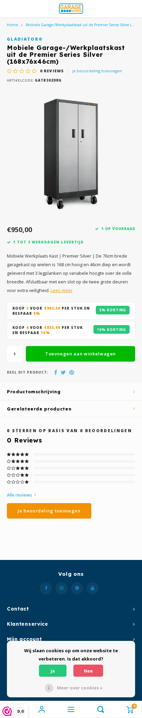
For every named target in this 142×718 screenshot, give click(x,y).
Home (12, 24)
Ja (53, 671)
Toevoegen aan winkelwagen (80, 354)
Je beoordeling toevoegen (97, 70)
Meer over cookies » (80, 688)
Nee (88, 671)
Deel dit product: (27, 372)
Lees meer (62, 290)
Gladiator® (25, 39)
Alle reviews (19, 495)
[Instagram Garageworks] (61, 588)
